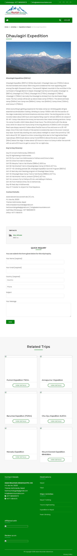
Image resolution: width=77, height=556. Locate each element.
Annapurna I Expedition (52, 380)
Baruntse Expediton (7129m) (19, 416)
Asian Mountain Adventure (44, 552)
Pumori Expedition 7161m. (18, 380)
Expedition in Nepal (25, 27)
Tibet (42, 488)
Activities (14, 27)
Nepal (42, 483)
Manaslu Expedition (15, 452)
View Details (21, 385)
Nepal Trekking (45, 500)
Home (6, 27)
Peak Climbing (45, 514)
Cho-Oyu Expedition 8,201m (54, 416)
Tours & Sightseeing (47, 505)
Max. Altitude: (17, 235)
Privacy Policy (67, 554)
